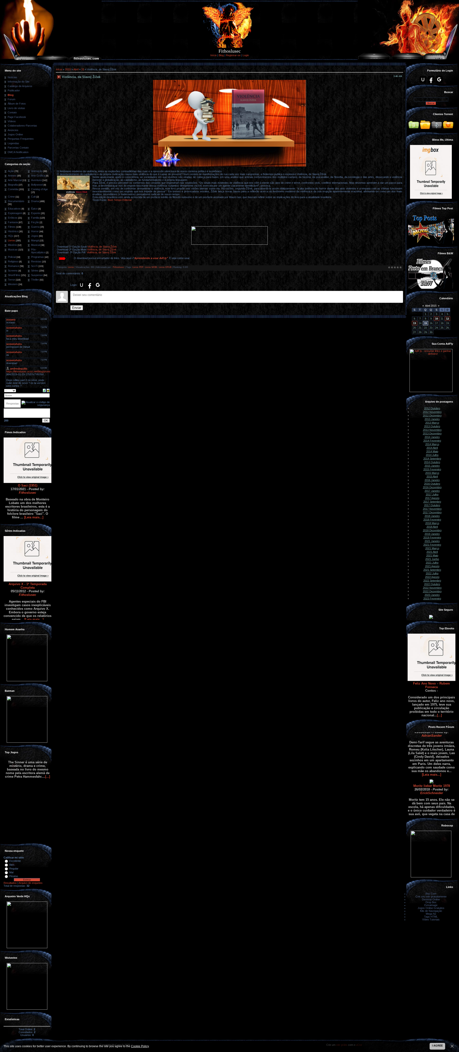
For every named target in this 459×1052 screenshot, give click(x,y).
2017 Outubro (432, 505)
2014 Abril (432, 447)
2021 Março (432, 548)
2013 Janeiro (432, 419)
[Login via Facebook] (89, 284)
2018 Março (432, 523)
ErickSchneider (431, 768)
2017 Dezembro (432, 512)
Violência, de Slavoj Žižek (102, 246)
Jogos (34, 235)
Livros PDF (137, 267)
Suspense (37, 275)
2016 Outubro (432, 483)
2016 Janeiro (432, 480)
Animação (37, 171)
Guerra (35, 226)
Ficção (35, 222)
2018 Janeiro (432, 516)
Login (246, 55)
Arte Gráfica (38, 175)
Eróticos (12, 217)
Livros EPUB (165, 267)
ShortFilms (14, 275)
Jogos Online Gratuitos (431, 908)
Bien (11, 864)
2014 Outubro (432, 462)
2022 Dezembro (432, 591)
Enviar (76, 308)
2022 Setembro (432, 580)
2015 (68, 69)
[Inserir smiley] (48, 390)
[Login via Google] (97, 284)
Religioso (13, 261)
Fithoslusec (27, 467)
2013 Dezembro (432, 433)
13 (414, 323)
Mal (11, 872)
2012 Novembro (432, 411)
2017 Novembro (432, 508)
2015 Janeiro (432, 465)
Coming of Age (39, 189)
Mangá (35, 240)
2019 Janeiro (432, 533)
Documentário (16, 201)
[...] (439, 690)
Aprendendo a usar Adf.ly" (151, 258)
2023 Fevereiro (432, 598)
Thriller (35, 279)
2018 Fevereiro (432, 519)
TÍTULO (431, 814)
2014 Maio (432, 451)
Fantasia (13, 222)
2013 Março (432, 422)
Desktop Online (431, 899)
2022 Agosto (432, 577)
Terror (11, 279)
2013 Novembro (432, 429)
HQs (10, 235)
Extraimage (430, 905)
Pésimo (13, 876)
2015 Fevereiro (432, 469)
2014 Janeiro (432, 437)
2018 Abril (432, 526)
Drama (35, 201)
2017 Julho (432, 494)
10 (436, 318)
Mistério (12, 245)
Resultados (10, 882)
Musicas (13, 249)
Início (213, 55)
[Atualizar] (44, 390)
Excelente (15, 860)
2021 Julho (432, 562)
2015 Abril (432, 476)
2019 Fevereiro (432, 537)
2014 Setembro (432, 458)
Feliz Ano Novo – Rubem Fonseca (431, 660)
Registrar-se (233, 55)
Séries (34, 270)
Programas (37, 256)
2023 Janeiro (432, 594)
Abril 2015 (431, 305)
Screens (13, 270)
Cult (33, 196)
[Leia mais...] (33, 492)
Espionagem (15, 213)
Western (13, 284)
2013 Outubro (432, 426)
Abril (75, 69)
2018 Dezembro (432, 530)
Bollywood (37, 184)
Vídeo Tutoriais (431, 919)
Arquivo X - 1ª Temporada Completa (28, 560)
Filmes (12, 226)
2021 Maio (432, 555)
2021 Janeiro (432, 541)
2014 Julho (432, 455)
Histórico (13, 231)
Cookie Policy (140, 1046)
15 (82, 69)
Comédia (13, 189)
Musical (35, 245)
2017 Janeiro (432, 490)
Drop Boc (431, 902)
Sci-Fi (34, 266)
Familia (35, 217)
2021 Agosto (432, 566)
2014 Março (432, 444)
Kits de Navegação (431, 910)
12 (447, 318)
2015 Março (432, 472)
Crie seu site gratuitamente (431, 896)
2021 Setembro (432, 569)
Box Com (431, 893)
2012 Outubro (432, 408)
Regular (13, 868)
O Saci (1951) (27, 460)
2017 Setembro (432, 501)
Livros (11, 240)
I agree (437, 1045)
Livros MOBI (151, 267)
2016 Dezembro (432, 487)
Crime (11, 196)
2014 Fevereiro (432, 440)
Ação (11, 171)
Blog (221, 55)
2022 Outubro (432, 584)
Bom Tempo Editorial (119, 200)
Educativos (14, 208)
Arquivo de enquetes (31, 882)
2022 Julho (432, 573)
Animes (12, 175)
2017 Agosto (432, 498)
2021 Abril (432, 551)
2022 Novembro (432, 587)
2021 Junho (432, 559)
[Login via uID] (81, 284)
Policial (12, 256)
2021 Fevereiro (432, 544)
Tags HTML (431, 916)
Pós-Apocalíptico (38, 251)
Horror (35, 231)
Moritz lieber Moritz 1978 (431, 760)
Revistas (36, 261)
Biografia (13, 184)
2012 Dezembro (432, 415)
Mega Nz (431, 913)
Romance (13, 266)
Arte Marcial (15, 180)
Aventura (36, 180)
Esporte (35, 213)
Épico (34, 208)
